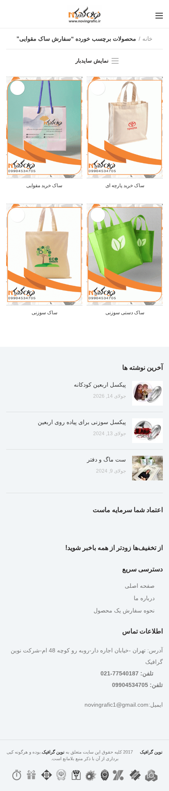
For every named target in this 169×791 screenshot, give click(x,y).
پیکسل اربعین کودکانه (100, 384)
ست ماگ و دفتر (106, 459)
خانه (147, 38)
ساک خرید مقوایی (44, 185)
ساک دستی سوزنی (124, 312)
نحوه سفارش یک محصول (124, 610)
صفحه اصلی (140, 585)
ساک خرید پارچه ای (124, 185)
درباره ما (144, 598)
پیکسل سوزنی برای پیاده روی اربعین (82, 422)
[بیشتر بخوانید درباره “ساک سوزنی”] (17, 215)
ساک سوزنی (44, 312)
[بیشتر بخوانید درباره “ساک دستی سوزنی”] (98, 215)
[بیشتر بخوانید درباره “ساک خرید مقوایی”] (17, 88)
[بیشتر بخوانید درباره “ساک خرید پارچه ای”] (98, 88)
